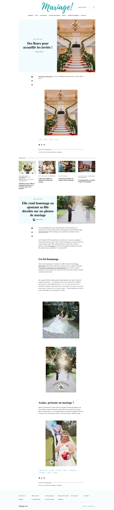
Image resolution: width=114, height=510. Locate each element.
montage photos (72, 470)
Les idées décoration (36, 499)
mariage (51, 139)
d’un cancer (51, 246)
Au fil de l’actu (22, 495)
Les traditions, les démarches (24, 178)
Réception (21, 499)
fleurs (40, 139)
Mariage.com (23, 506)
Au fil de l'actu (37, 39)
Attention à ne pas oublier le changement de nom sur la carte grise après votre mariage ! (27, 185)
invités (45, 139)
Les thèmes (86, 495)
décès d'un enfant (43, 470)
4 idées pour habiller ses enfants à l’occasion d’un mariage (46, 180)
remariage (55, 472)
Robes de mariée (35, 495)
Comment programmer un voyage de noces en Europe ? (66, 179)
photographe (42, 472)
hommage (58, 470)
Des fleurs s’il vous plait (45, 76)
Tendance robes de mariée (63, 495)
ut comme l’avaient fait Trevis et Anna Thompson (53, 268)
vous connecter (47, 152)
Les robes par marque (49, 495)
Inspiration (51, 176)
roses (56, 139)
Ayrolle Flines (39, 219)
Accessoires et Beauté (49, 499)
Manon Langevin (39, 51)
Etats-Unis (52, 470)
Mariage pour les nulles (26, 179)
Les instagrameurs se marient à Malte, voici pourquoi (86, 181)
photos (48, 472)
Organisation (23, 180)
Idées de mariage (74, 495)
